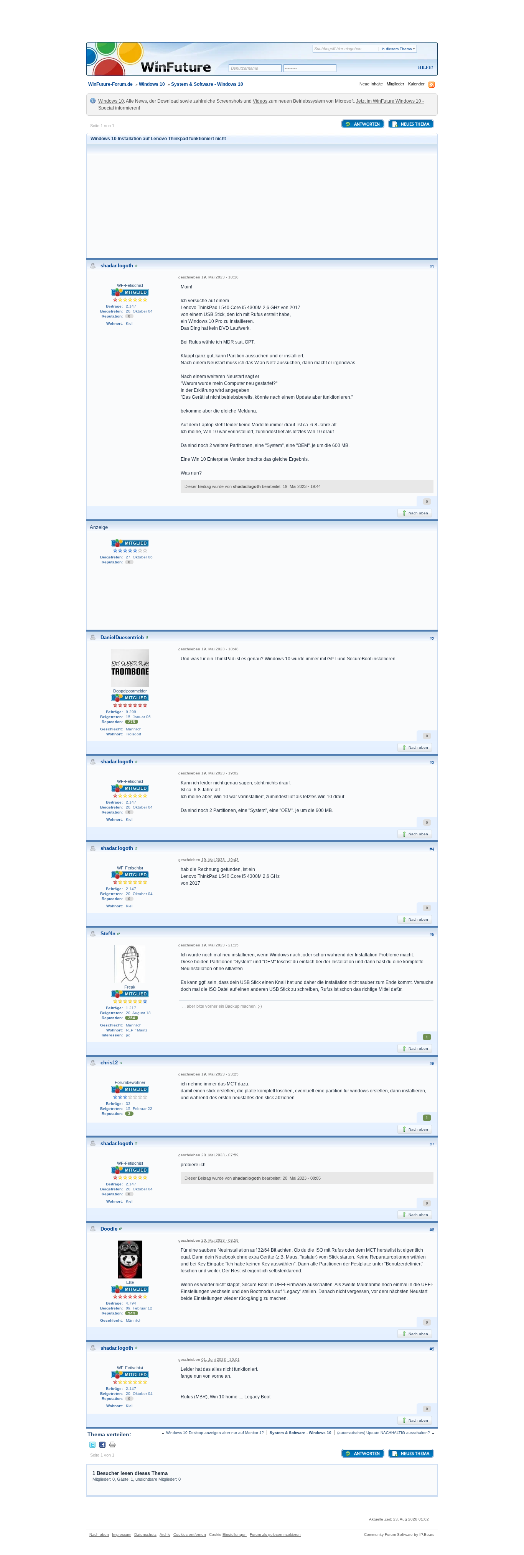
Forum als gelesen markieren (275, 1534)
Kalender (416, 84)
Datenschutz (145, 1534)
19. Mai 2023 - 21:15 (220, 945)
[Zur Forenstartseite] (160, 64)
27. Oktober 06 (139, 557)
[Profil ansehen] (136, 265)
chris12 (109, 1063)
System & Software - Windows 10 (207, 84)
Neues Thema (414, 124)
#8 (432, 1230)
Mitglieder (395, 84)
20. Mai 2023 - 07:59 (220, 1155)
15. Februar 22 (139, 1109)
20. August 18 (138, 1013)
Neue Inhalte (371, 84)
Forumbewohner (130, 1082)
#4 (432, 849)
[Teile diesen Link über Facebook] (102, 1444)
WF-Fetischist (130, 285)
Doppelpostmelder (130, 691)
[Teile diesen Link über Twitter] (92, 1444)
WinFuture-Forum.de (110, 84)
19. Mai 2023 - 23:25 (220, 1074)
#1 (432, 266)
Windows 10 (152, 84)
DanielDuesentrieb (122, 637)
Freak (129, 987)
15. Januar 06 (138, 717)
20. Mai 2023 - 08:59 (220, 1240)
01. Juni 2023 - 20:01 (220, 1359)
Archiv (165, 1534)
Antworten (366, 124)
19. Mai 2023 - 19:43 (220, 860)
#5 (432, 934)
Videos (260, 101)
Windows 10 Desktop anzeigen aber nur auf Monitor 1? (215, 1433)
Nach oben (417, 513)
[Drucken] (112, 1444)
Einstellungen (234, 1534)
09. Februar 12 (139, 1308)
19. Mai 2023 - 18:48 (220, 649)
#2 (432, 638)
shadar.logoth (117, 265)
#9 (432, 1349)
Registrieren (394, 68)
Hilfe (424, 67)
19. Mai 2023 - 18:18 (220, 277)
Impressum (121, 1534)
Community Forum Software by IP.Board (399, 1534)
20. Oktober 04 (139, 311)
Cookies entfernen (189, 1534)
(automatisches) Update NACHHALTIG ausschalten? (383, 1433)
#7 (432, 1144)
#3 (432, 762)
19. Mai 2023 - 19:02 (220, 773)
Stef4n (108, 933)
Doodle (109, 1229)
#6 (432, 1063)
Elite (130, 1282)
